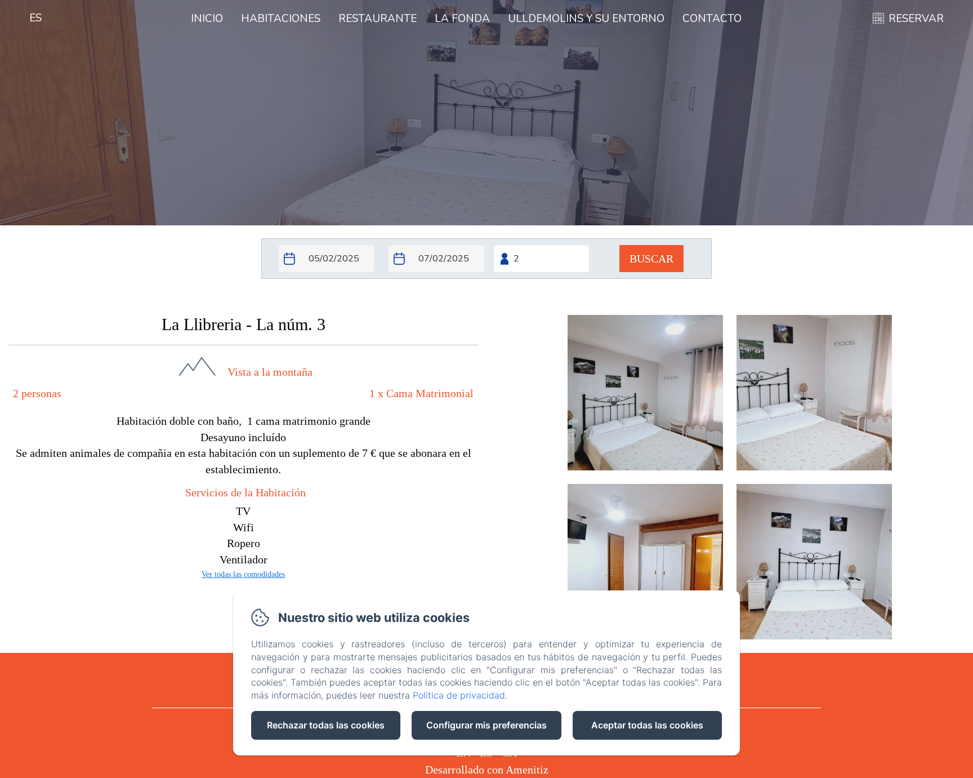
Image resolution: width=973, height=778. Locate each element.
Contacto (712, 18)
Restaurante (377, 18)
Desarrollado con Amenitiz (486, 769)
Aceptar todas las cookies (647, 725)
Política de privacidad (459, 695)
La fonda (462, 18)
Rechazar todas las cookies (326, 725)
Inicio (207, 18)
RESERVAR (916, 18)
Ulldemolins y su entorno (586, 18)
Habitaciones (280, 18)
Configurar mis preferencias (486, 725)
